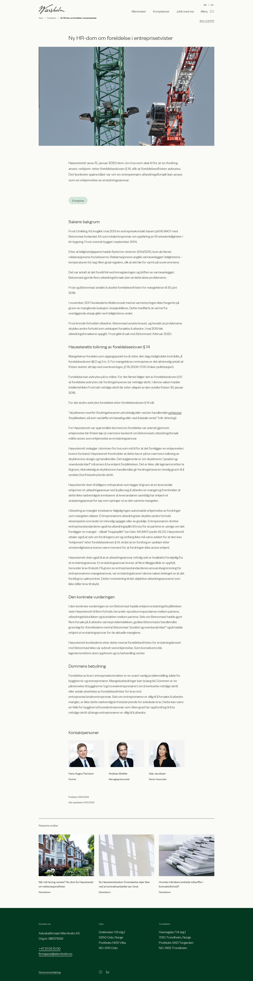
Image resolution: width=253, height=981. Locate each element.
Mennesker (139, 11)
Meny (204, 11)
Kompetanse (161, 11)
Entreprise (78, 200)
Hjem (41, 17)
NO (205, 4)
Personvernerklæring (49, 972)
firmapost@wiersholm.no (55, 953)
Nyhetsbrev (51, 17)
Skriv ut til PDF (207, 20)
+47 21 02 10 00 (49, 948)
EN (212, 4)
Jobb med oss (185, 11)
